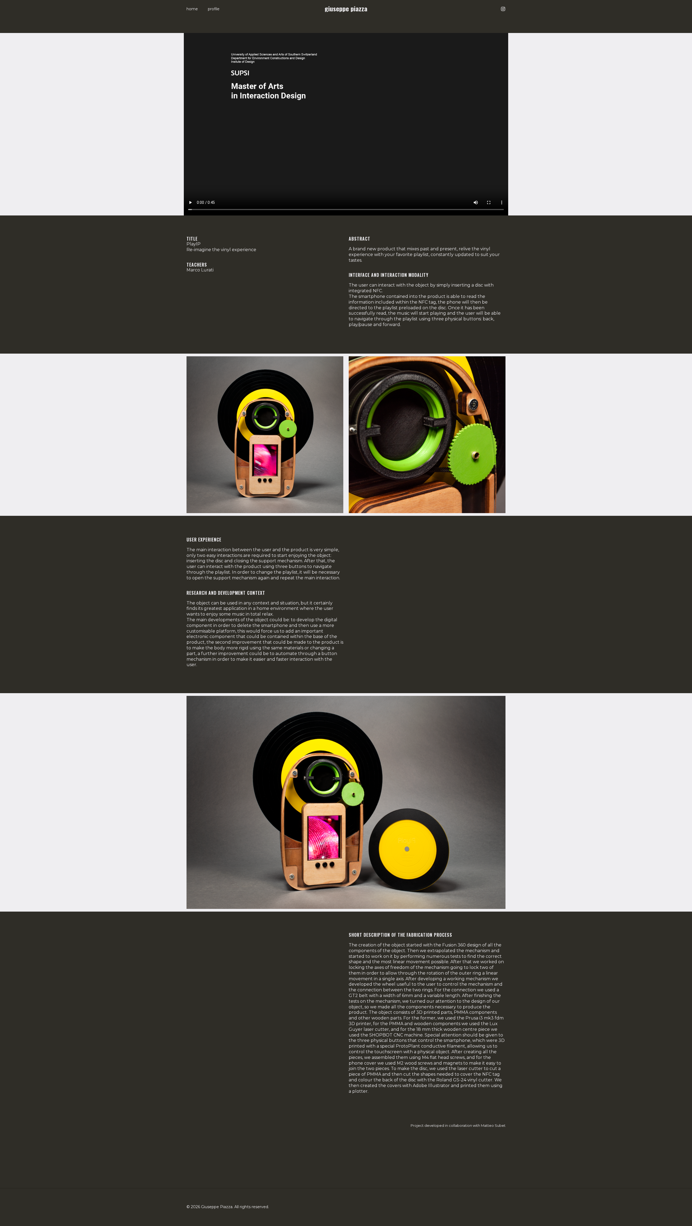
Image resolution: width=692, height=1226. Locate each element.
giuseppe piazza (346, 8)
